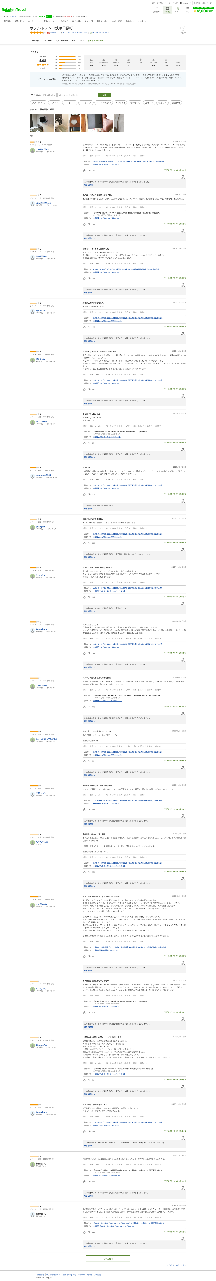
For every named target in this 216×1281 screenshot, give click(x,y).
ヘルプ (152, 3)
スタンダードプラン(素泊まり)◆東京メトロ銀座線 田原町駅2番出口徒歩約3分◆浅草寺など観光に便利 (127, 318)
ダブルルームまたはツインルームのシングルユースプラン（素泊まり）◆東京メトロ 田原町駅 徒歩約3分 (128, 1223)
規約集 (89, 1275)
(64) (62, 40)
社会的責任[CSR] (69, 1275)
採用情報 (81, 1275)
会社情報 (40, 1275)
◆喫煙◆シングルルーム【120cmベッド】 (107, 218)
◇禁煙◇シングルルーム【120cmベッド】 (107, 165)
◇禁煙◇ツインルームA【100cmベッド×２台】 (109, 591)
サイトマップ (173, 3)
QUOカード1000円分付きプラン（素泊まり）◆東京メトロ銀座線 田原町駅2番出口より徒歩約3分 (126, 269)
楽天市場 (197, 3)
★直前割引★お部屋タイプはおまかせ (106, 950)
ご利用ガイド (161, 3)
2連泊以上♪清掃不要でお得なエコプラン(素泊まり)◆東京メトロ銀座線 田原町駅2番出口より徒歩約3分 (128, 162)
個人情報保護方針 (53, 1275)
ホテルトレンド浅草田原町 (51, 28)
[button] (42, 123)
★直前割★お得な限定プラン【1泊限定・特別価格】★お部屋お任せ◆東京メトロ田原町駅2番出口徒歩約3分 (129, 947)
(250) (95, 40)
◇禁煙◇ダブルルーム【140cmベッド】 (107, 437)
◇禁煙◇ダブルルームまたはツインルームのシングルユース (113, 1226)
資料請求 (98, 1275)
